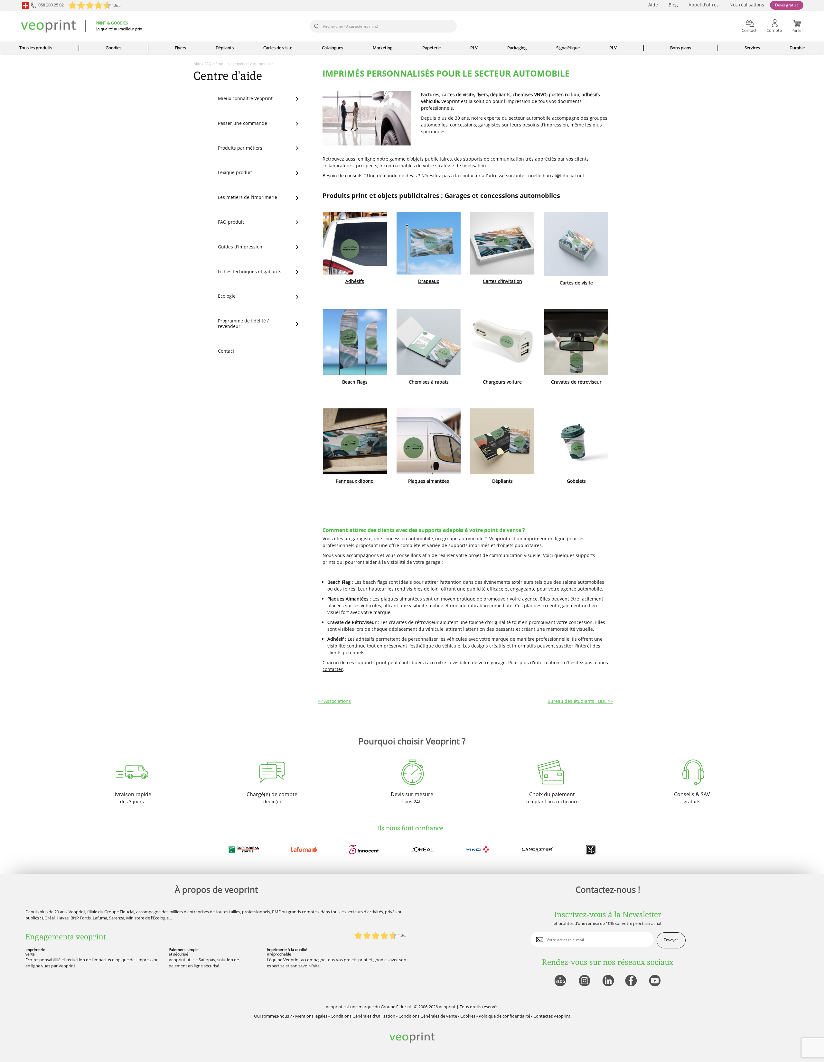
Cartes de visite (277, 48)
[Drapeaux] (429, 243)
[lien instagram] (584, 981)
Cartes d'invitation (502, 281)
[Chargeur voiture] (502, 342)
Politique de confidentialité (504, 1016)
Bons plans (680, 48)
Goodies (113, 48)
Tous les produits (35, 48)
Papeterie (431, 48)
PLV (474, 48)
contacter (333, 669)
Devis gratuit (786, 5)
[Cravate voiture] (576, 342)
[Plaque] (429, 441)
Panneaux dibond (355, 481)
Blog (673, 5)
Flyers (180, 48)
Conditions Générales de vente (427, 1016)
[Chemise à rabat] (429, 342)
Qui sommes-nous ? (273, 1016)
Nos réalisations (746, 5)
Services (752, 48)
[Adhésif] (355, 243)
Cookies (467, 1016)
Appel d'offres (703, 5)
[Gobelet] (576, 441)
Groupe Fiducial (396, 1007)
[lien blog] (560, 981)
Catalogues (332, 48)
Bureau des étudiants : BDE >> (580, 701)
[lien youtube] (655, 981)
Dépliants (225, 48)
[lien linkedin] (608, 981)
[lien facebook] (632, 981)
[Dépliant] (502, 441)
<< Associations (334, 701)
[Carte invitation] (502, 243)
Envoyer (671, 940)
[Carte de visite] (576, 244)
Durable (797, 48)
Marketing (382, 48)
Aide (653, 5)
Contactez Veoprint (551, 1016)
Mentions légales (311, 1016)
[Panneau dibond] (355, 441)
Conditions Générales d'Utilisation (363, 1016)
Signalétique (568, 48)
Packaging (517, 48)
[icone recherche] (316, 26)
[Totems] (355, 342)
